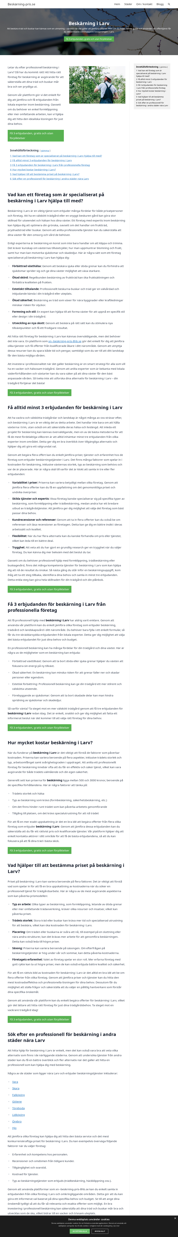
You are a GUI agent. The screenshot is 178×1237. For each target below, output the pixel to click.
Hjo (14, 1128)
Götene (17, 1101)
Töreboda (18, 1108)
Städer (128, 4)
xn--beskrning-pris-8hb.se (64, 341)
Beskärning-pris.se (21, 4)
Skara (15, 1088)
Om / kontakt (144, 4)
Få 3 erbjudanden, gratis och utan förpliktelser (89, 39)
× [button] (175, 1218)
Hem (117, 4)
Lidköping (18, 1115)
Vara (15, 1082)
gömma (45, 150)
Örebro (17, 1121)
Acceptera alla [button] (80, 1231)
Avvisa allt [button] (100, 1231)
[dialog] (89, 1226)
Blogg (160, 4)
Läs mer (116, 1226)
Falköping (18, 1095)
